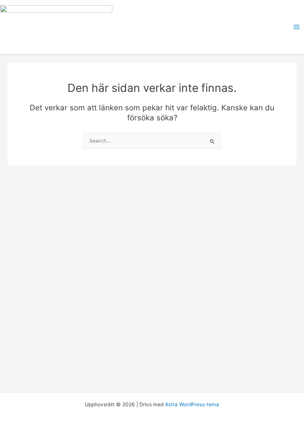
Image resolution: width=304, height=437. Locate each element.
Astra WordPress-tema (192, 404)
